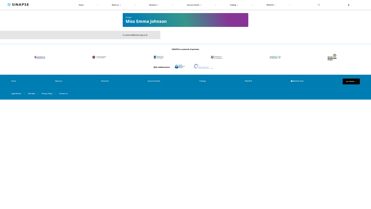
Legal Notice (16, 93)
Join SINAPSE (350, 81)
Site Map (31, 93)
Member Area (298, 81)
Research (153, 5)
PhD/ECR (270, 5)
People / (129, 17)
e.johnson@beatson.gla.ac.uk (136, 35)
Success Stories (193, 5)
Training (233, 5)
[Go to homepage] (18, 5)
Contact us (63, 93)
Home (81, 5)
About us (115, 5)
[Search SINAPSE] (319, 5)
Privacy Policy (47, 93)
